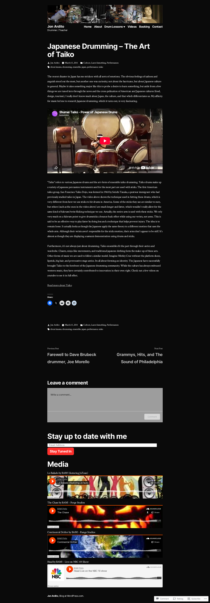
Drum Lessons (113, 26)
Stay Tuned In (60, 451)
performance (92, 67)
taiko (101, 67)
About (98, 26)
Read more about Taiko (59, 285)
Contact (157, 26)
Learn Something (98, 62)
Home (88, 26)
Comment (152, 416)
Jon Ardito (55, 26)
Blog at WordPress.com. (71, 596)
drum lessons (55, 67)
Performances (113, 62)
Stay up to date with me (87, 436)
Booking (144, 26)
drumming (67, 67)
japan (84, 67)
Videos (132, 26)
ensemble (77, 67)
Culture (86, 62)
